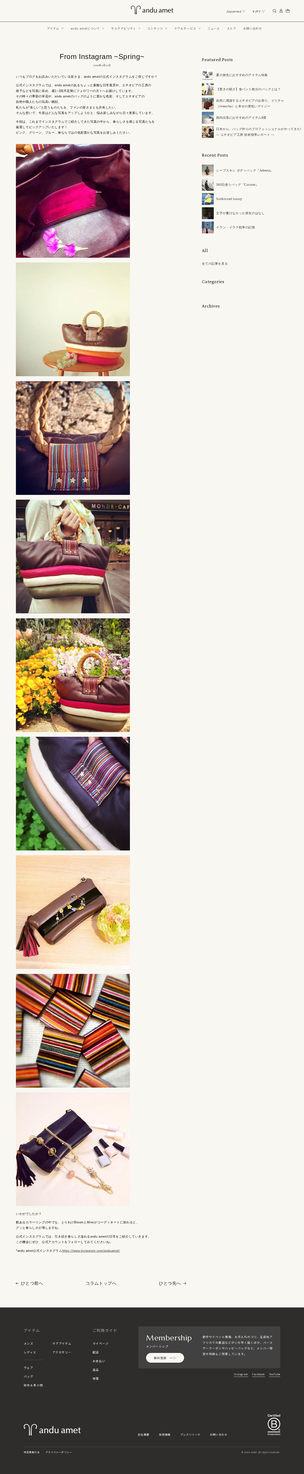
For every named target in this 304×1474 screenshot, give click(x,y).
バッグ (28, 1376)
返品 (96, 1370)
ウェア (28, 1367)
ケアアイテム (61, 1343)
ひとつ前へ (32, 1283)
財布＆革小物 (33, 1385)
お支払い (99, 1361)
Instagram (241, 1374)
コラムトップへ (101, 1283)
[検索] (274, 11)
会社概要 (143, 1434)
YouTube (274, 1374)
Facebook (258, 1374)
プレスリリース (190, 1434)
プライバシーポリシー (58, 1452)
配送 (96, 1352)
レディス (30, 1352)
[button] (55, 28)
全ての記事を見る (215, 263)
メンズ (28, 1343)
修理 (96, 1378)
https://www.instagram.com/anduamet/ (91, 1250)
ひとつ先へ (170, 1283)
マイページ (101, 1343)
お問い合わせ (219, 1434)
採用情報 (165, 1434)
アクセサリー (61, 1352)
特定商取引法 (32, 1452)
